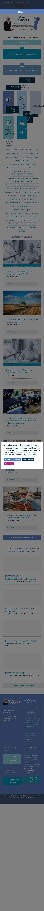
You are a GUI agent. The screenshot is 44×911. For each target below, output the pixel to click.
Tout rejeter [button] (9, 464)
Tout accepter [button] (28, 460)
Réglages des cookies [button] (12, 460)
